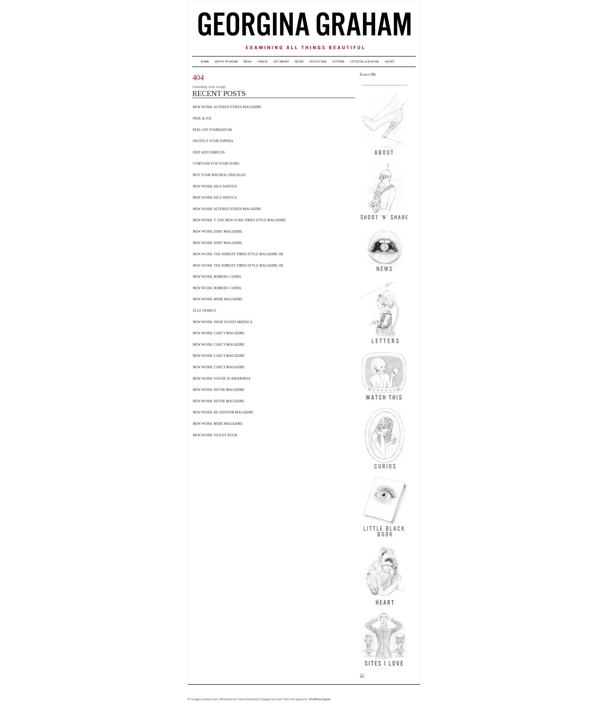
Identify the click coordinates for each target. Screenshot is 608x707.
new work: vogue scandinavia (221, 378)
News (248, 61)
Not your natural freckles (219, 175)
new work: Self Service (215, 186)
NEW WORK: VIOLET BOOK (215, 435)
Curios (262, 61)
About (389, 61)
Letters (338, 61)
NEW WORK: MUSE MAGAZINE (217, 423)
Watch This (318, 61)
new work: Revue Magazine (218, 401)
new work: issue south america (222, 322)
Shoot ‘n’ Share (226, 61)
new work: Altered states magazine (227, 209)
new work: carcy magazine (219, 333)
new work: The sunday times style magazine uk (238, 265)
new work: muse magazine (217, 299)
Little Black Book (364, 61)
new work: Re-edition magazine (223, 412)
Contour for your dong (216, 163)
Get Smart (281, 61)
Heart (299, 61)
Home (205, 61)
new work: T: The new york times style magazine (239, 220)
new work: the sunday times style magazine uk (238, 254)
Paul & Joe (202, 118)
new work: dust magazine (217, 231)
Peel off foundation (212, 130)
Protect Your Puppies (213, 141)
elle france (204, 310)
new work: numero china (217, 276)
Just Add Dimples (209, 152)
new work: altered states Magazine (227, 107)
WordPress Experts (319, 699)
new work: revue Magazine (218, 390)
